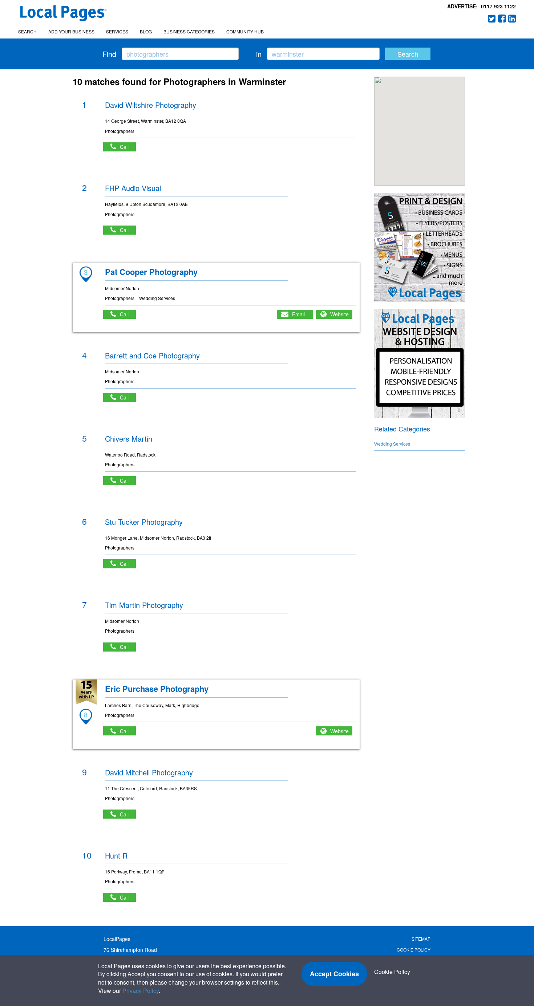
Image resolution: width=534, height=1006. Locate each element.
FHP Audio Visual (133, 188)
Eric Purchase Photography (157, 688)
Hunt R (116, 855)
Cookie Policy (413, 949)
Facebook (502, 18)
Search (27, 31)
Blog (146, 31)
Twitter (491, 18)
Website (339, 314)
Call (128, 146)
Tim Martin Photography (144, 605)
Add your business (71, 31)
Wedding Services (392, 444)
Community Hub (245, 31)
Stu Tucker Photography (144, 521)
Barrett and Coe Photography (152, 355)
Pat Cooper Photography (151, 271)
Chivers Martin (128, 438)
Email (298, 314)
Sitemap (421, 939)
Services (117, 31)
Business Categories (189, 31)
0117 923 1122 (498, 6)
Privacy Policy (140, 990)
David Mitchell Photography (149, 772)
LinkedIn (512, 18)
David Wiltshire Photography (150, 105)
